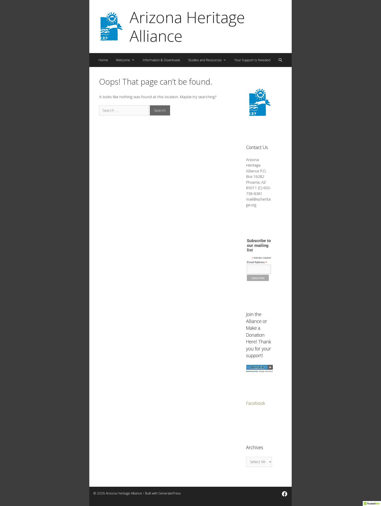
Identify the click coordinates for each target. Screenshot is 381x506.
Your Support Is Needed (252, 60)
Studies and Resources (205, 60)
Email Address (257, 262)
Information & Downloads (161, 60)
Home (103, 60)
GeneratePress (169, 493)
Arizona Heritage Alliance (187, 26)
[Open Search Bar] (280, 60)
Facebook (255, 403)
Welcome (123, 60)
